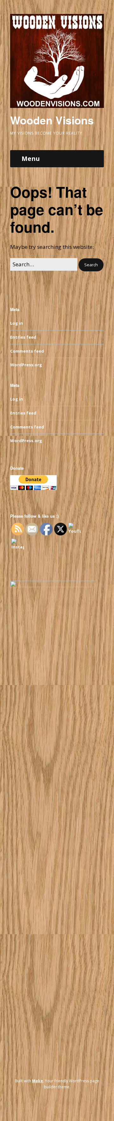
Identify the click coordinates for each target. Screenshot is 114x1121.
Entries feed (23, 337)
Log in (16, 323)
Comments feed (27, 351)
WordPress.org (26, 365)
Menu (31, 158)
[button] (91, 264)
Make (37, 1081)
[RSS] (57, 1102)
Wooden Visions (52, 120)
